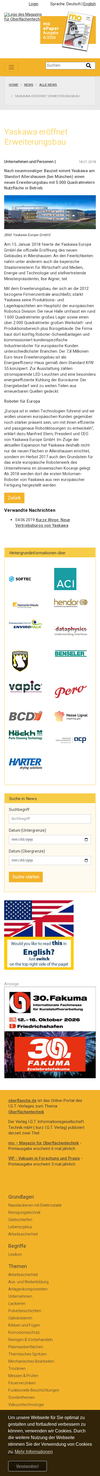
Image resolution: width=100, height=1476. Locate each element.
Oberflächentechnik (26, 1112)
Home (13, 85)
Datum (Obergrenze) (27, 851)
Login (33, 4)
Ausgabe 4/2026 (51, 35)
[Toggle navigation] (11, 67)
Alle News (48, 85)
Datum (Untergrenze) (27, 830)
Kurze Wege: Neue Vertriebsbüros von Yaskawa (42, 523)
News (28, 85)
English (89, 4)
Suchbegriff (19, 810)
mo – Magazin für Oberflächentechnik (43, 1143)
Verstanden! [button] (27, 1466)
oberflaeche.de (22, 1101)
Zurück (14, 498)
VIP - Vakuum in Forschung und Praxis (44, 1158)
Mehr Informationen (34, 1451)
